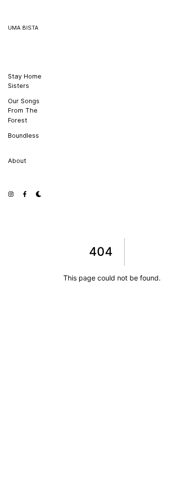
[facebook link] (25, 193)
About (17, 160)
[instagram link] (11, 193)
